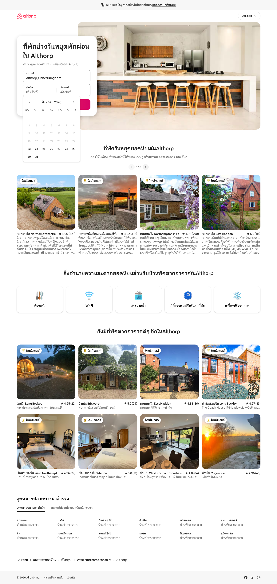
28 (66, 149)
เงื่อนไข (71, 577)
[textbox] (40, 92)
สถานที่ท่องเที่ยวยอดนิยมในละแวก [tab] (72, 507)
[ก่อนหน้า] (132, 167)
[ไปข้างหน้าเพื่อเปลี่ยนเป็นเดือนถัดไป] (73, 102)
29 (73, 149)
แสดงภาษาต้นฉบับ (164, 5)
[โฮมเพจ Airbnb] (26, 16)
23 (29, 149)
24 (36, 149)
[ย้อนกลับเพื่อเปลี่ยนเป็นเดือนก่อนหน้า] (30, 102)
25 (44, 149)
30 (29, 156)
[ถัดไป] (146, 167)
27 (59, 149)
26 (51, 149)
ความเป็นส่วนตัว (53, 577)
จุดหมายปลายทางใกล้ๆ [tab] (31, 507)
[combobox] (56, 78)
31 (36, 156)
